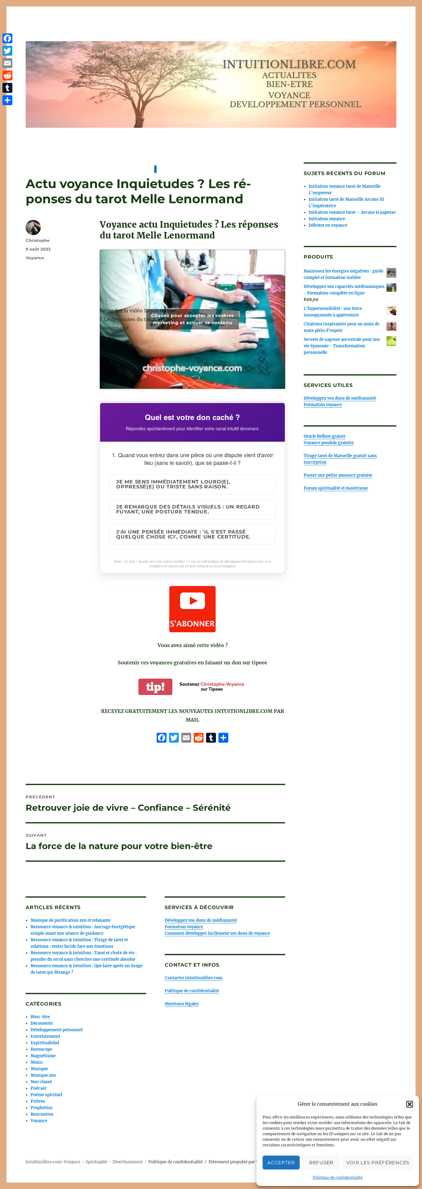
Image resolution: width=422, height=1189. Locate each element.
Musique (39, 1068)
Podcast (38, 1088)
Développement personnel (56, 1029)
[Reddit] (7, 75)
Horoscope (41, 1049)
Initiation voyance (327, 218)
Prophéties (42, 1107)
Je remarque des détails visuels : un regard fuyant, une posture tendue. (188, 509)
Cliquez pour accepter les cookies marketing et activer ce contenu (192, 319)
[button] (410, 1104)
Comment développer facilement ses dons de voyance (217, 933)
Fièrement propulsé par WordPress (243, 1162)
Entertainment (45, 1036)
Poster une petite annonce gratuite (338, 475)
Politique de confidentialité (338, 1177)
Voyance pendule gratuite (329, 442)
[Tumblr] (7, 88)
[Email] (7, 63)
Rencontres (42, 1114)
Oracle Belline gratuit (324, 436)
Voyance (35, 257)
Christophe (37, 240)
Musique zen (43, 1075)
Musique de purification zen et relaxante (71, 920)
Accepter (281, 1162)
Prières (38, 1101)
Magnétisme (43, 1055)
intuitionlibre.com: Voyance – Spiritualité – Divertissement (84, 1162)
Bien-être (40, 1016)
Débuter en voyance (328, 225)
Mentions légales (182, 1004)
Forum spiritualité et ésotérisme (336, 488)
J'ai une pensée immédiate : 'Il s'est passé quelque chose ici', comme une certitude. (183, 534)
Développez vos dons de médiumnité (201, 920)
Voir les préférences (377, 1162)
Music (37, 1062)
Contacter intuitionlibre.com (193, 978)
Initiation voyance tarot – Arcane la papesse (352, 212)
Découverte (42, 1023)
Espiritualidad (45, 1042)
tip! (155, 687)
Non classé (41, 1081)
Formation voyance (184, 926)
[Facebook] (161, 738)
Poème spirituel (46, 1094)
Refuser (321, 1162)
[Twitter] (7, 51)
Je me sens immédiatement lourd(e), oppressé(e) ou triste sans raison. (173, 484)
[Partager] (7, 100)
